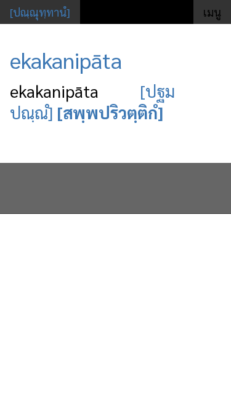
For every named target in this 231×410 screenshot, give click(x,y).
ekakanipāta (66, 59)
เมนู (212, 12)
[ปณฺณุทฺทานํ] (40, 12)
